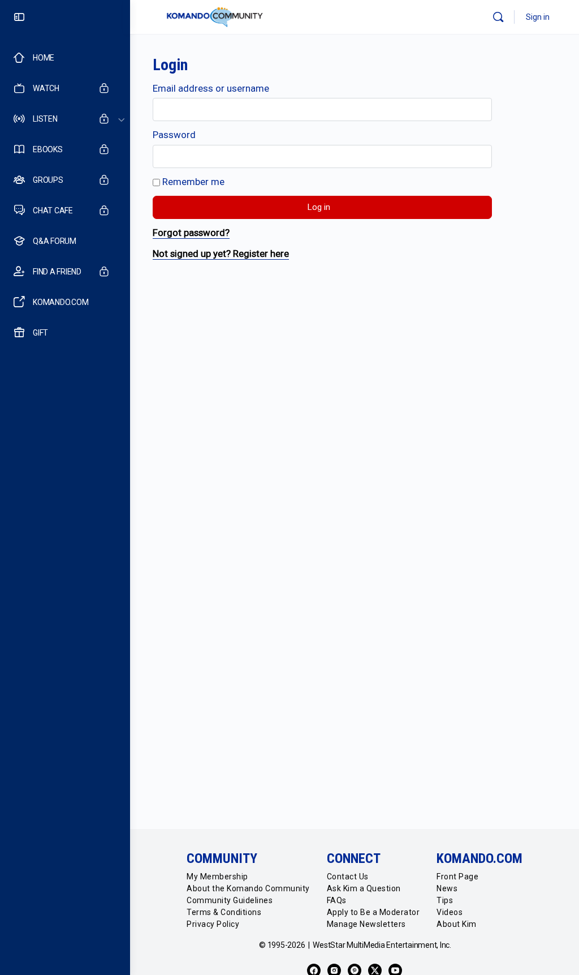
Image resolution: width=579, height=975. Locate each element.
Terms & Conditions (224, 912)
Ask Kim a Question (364, 888)
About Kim (457, 924)
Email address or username (211, 88)
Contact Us (348, 876)
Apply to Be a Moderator (373, 912)
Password (174, 134)
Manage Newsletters (366, 924)
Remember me (192, 181)
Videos (450, 912)
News (447, 888)
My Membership (217, 876)
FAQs (337, 900)
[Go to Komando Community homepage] (215, 17)
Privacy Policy (213, 924)
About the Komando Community (248, 888)
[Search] (498, 17)
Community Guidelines (230, 900)
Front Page (457, 876)
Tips (445, 900)
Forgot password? (191, 232)
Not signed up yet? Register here (221, 253)
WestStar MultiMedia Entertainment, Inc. (382, 945)
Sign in (538, 17)
